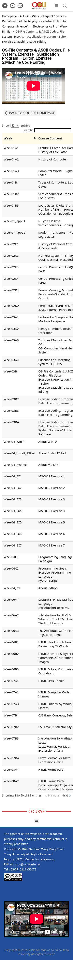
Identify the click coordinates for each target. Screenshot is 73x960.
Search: (28, 130)
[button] (36, 821)
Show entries (16, 125)
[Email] (20, 5)
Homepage (9, 16)
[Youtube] (12, 5)
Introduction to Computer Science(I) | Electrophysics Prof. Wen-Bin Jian (34, 26)
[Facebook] (5, 5)
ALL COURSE (28, 16)
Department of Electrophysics (22, 21)
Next (65, 795)
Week (8, 138)
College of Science (52, 16)
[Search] (65, 5)
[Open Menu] (56, 5)
